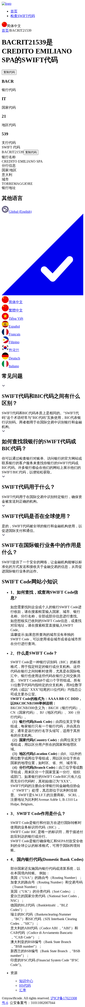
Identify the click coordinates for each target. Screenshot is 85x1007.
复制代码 (9, 72)
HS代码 (25, 985)
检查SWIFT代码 (22, 16)
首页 (13, 11)
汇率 (22, 990)
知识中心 (26, 981)
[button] (42, 395)
